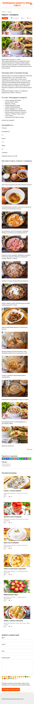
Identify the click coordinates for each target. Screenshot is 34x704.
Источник (29, 449)
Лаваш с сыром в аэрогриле (13, 620)
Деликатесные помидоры (13, 517)
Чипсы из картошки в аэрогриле (15, 569)
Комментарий (6, 657)
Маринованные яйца (11, 594)
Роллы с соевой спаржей (12, 491)
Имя (3, 637)
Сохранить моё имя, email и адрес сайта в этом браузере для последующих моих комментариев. (16, 684)
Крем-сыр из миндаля (11, 543)
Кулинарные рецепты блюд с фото (17, 4)
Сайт (3, 651)
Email (4, 644)
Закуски (5, 18)
